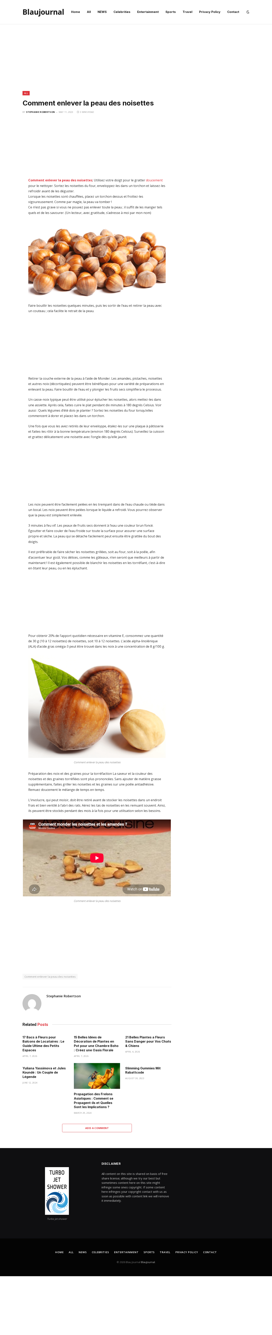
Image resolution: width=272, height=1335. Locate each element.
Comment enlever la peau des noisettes (60, 180)
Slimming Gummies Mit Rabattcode (143, 1070)
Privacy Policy (209, 12)
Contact (233, 12)
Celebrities (121, 12)
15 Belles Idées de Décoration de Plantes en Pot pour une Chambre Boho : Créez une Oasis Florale (96, 1043)
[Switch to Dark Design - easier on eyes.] (247, 12)
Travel (187, 12)
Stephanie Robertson (40, 111)
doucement (154, 180)
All (89, 12)
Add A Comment (97, 1128)
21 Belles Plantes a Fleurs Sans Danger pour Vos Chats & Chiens (148, 1041)
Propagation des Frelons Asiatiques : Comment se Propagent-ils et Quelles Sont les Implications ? (93, 1100)
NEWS (102, 12)
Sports (170, 12)
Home (75, 12)
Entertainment (148, 12)
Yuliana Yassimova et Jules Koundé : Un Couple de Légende (44, 1072)
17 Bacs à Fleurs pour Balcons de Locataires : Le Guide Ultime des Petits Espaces (43, 1043)
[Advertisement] (136, 61)
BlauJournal (148, 1262)
